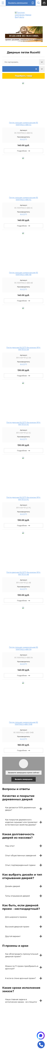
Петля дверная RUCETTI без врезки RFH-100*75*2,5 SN (23, 349)
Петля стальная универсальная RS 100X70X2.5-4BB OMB (23, 723)
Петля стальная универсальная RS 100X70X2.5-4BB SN (23, 648)
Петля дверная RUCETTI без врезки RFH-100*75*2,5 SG (23, 423)
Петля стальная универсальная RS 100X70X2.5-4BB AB (23, 274)
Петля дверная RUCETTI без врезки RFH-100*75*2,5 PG (23, 498)
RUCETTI (23, 140)
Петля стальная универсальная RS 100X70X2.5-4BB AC (23, 199)
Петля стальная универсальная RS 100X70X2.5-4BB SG (23, 124)
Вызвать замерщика (17, 3)
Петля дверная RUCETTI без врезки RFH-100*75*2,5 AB (23, 573)
